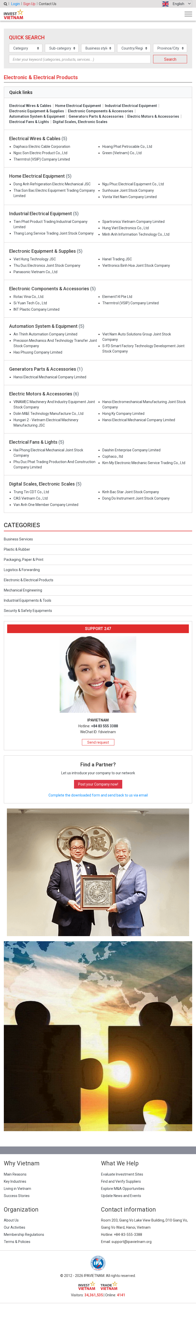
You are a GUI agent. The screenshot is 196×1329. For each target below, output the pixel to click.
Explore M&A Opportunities (122, 1189)
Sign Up (29, 4)
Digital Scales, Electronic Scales (80, 122)
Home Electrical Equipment (78, 106)
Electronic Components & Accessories (100, 111)
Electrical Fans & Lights (29, 122)
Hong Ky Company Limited (123, 414)
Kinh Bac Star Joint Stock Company (130, 492)
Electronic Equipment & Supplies (36, 111)
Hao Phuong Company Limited (38, 352)
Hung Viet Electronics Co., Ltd (125, 228)
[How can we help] (98, 1036)
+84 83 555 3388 (104, 726)
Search (170, 59)
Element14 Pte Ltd (117, 297)
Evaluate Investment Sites (122, 1174)
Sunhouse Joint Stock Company (128, 190)
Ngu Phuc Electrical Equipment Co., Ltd (133, 184)
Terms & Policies (17, 1242)
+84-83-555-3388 (128, 1235)
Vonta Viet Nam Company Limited (129, 197)
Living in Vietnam (17, 1189)
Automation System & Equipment (37, 116)
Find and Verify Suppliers (121, 1181)
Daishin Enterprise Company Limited (131, 450)
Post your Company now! (98, 784)
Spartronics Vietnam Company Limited (133, 222)
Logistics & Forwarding (22, 570)
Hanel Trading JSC (117, 259)
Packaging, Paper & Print (23, 560)
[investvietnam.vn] (86, 1285)
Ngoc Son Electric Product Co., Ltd (40, 153)
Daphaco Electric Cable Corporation (42, 146)
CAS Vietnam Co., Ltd (31, 498)
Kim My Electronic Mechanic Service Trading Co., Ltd (143, 463)
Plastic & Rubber (17, 549)
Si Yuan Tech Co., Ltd (30, 303)
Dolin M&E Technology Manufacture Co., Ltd (48, 414)
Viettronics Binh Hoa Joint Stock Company (136, 265)
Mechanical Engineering (23, 590)
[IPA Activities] (98, 872)
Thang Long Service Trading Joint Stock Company (54, 233)
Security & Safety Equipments (28, 611)
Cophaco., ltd (112, 456)
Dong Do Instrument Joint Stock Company (136, 498)
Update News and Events (121, 1196)
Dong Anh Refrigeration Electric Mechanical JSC (52, 184)
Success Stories (17, 1196)
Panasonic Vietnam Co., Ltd (35, 272)
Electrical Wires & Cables (30, 106)
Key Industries (15, 1181)
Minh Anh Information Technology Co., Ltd (135, 234)
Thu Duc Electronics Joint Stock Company (47, 265)
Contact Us (47, 4)
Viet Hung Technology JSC (35, 259)
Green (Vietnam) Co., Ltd (122, 153)
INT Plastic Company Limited (36, 309)
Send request (98, 742)
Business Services (18, 539)
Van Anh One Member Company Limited (46, 505)
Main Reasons (15, 1174)
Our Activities (14, 1227)
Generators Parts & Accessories (96, 116)
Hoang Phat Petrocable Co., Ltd (127, 146)
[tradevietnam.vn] (109, 1285)
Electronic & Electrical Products (28, 580)
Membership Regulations (24, 1235)
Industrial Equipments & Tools (27, 600)
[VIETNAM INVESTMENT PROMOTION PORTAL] (13, 14)
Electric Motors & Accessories (153, 116)
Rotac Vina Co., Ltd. (29, 297)
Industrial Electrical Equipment (131, 106)
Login (15, 4)
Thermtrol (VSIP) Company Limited (42, 159)
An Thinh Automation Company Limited (45, 334)
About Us (11, 1220)
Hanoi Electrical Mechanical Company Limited (50, 377)
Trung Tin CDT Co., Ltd (31, 492)
